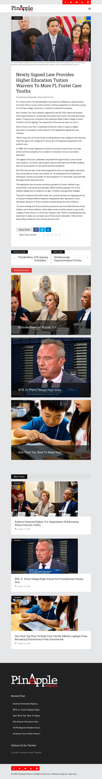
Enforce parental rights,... (26, 703)
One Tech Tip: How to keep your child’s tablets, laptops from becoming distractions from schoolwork (51, 637)
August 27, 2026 (23, 529)
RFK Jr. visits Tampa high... (27, 709)
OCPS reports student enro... (27, 727)
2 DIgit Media (72, 774)
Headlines (17, 18)
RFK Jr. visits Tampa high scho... (40, 390)
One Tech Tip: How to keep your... (40, 452)
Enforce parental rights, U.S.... (38, 327)
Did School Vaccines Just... (26, 721)
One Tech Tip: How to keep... (27, 715)
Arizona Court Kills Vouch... (27, 733)
